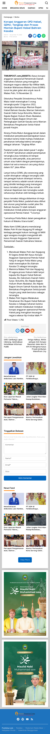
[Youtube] (27, 331)
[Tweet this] (35, 36)
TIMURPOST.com (12, 75)
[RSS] (32, 331)
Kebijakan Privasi (8, 730)
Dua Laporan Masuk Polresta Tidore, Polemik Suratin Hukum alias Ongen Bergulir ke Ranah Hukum (14, 398)
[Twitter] (18, 331)
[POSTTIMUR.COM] (25, 3)
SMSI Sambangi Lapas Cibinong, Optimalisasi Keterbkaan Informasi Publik (13, 342)
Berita (6, 37)
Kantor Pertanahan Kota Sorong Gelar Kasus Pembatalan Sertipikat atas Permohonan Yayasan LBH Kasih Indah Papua (36, 418)
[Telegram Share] (39, 36)
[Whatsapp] (44, 36)
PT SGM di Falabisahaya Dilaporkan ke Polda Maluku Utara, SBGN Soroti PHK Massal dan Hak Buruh (36, 377)
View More (25, 560)
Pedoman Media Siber (34, 728)
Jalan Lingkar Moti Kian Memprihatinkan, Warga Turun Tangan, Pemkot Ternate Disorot (36, 398)
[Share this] (30, 36)
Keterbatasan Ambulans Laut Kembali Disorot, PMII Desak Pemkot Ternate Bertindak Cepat (14, 377)
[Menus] (4, 3)
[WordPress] (22, 331)
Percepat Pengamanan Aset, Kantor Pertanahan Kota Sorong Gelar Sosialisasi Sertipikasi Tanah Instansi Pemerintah (14, 418)
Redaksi (19, 728)
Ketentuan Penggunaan (28, 730)
